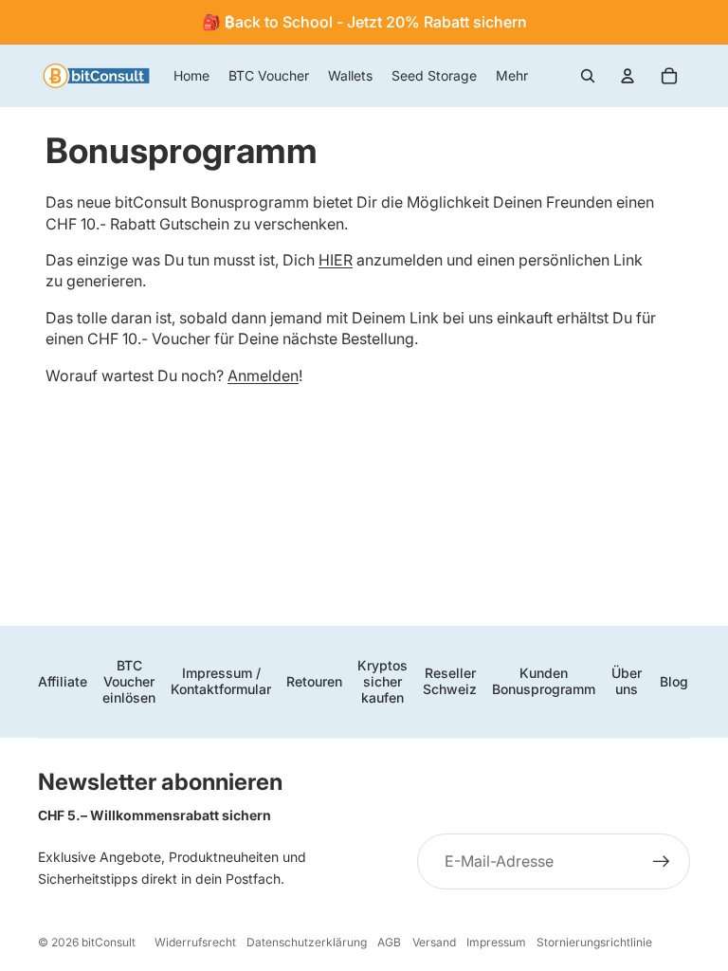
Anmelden (263, 375)
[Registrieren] (662, 862)
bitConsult (109, 942)
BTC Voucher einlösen (128, 681)
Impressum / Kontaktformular (221, 681)
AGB (389, 942)
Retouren (314, 681)
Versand (434, 942)
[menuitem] (511, 76)
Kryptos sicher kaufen (382, 681)
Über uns (626, 681)
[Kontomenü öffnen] (627, 76)
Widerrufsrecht (195, 942)
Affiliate (62, 681)
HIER (335, 259)
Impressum (496, 942)
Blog (674, 681)
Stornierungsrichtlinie (594, 942)
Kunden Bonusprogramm (543, 681)
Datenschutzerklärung (306, 942)
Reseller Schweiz (450, 681)
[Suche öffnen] (588, 76)
